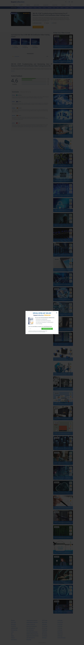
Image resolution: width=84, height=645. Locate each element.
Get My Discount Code (47, 328)
